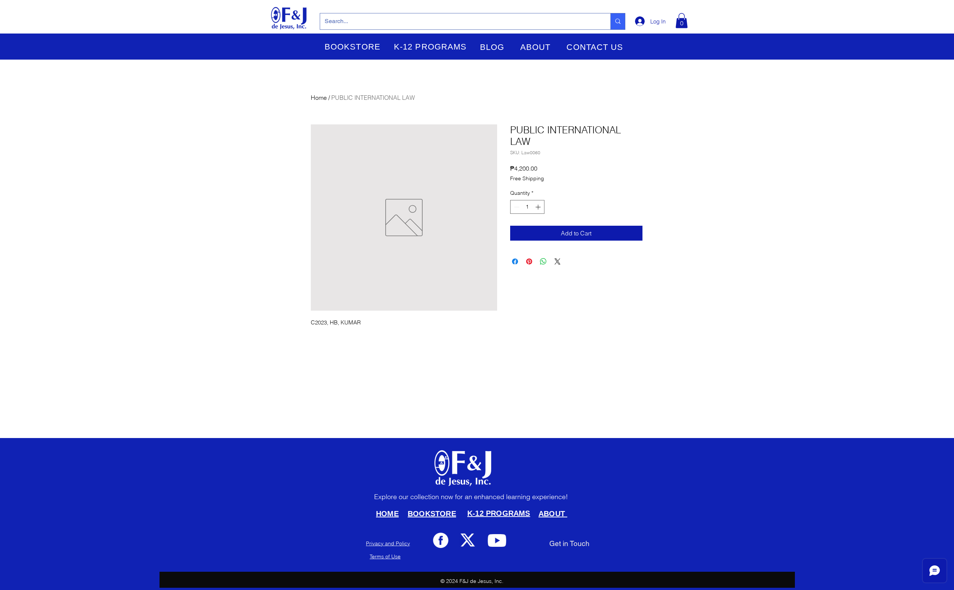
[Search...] (617, 21)
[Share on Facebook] (515, 261)
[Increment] (538, 206)
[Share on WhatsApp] (543, 261)
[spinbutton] (527, 206)
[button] (352, 46)
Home (319, 97)
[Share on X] (557, 261)
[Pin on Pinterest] (529, 261)
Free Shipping (527, 178)
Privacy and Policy (388, 543)
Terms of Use (385, 556)
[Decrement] (516, 206)
